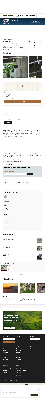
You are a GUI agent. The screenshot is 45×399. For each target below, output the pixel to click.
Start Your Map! (35, 21)
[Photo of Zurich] (4, 268)
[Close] (37, 389)
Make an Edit (7, 122)
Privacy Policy (19, 372)
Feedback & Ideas (7, 367)
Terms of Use (19, 375)
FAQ (17, 367)
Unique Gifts (5, 372)
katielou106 (6, 209)
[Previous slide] (2, 67)
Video (17, 355)
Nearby (4, 357)
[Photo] (39, 240)
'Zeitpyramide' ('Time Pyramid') (8, 296)
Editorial (18, 346)
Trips (31, 346)
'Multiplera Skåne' (24, 295)
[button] (30, 42)
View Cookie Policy (14, 392)
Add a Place (5, 359)
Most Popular (5, 352)
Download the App (35, 338)
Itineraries (18, 352)
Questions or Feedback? (22, 384)
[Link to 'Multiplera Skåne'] (27, 288)
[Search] (43, 16)
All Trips (31, 348)
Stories (17, 348)
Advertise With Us (20, 368)
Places (4, 346)
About (17, 365)
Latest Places (5, 350)
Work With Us (5, 374)
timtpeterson (8, 53)
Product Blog (5, 370)
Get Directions (22, 101)
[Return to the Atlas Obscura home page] (7, 16)
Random (4, 355)
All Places (5, 348)
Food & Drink (19, 350)
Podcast (18, 357)
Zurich (8, 266)
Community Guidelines (7, 368)
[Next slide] (42, 67)
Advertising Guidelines (21, 370)
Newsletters (18, 359)
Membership (5, 365)
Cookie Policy (19, 374)
